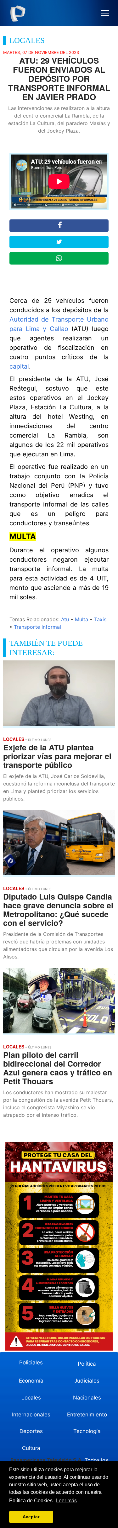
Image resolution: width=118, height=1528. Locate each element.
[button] (105, 13)
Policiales (31, 1362)
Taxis (100, 619)
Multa (81, 619)
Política (87, 1364)
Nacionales (87, 1397)
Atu (65, 619)
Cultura (31, 1448)
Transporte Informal (37, 627)
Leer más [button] (66, 1500)
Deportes (31, 1431)
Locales (31, 1397)
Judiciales (86, 1381)
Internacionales (31, 1414)
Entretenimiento (87, 1414)
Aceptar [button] (31, 1516)
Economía (31, 1381)
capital (19, 366)
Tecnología (87, 1431)
